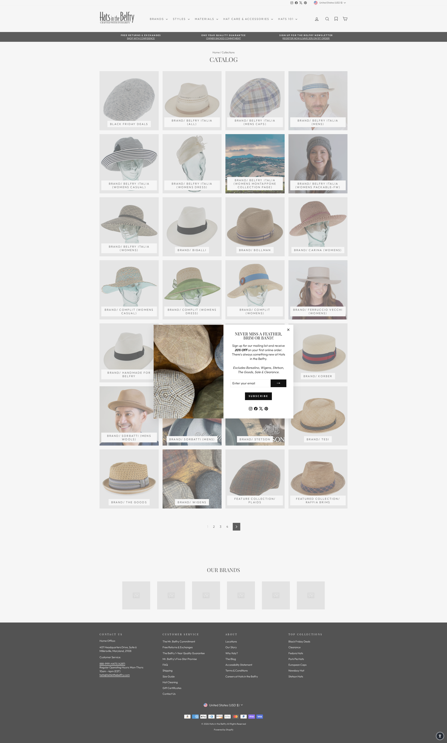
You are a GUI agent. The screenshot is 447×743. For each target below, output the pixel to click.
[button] (440, 736)
